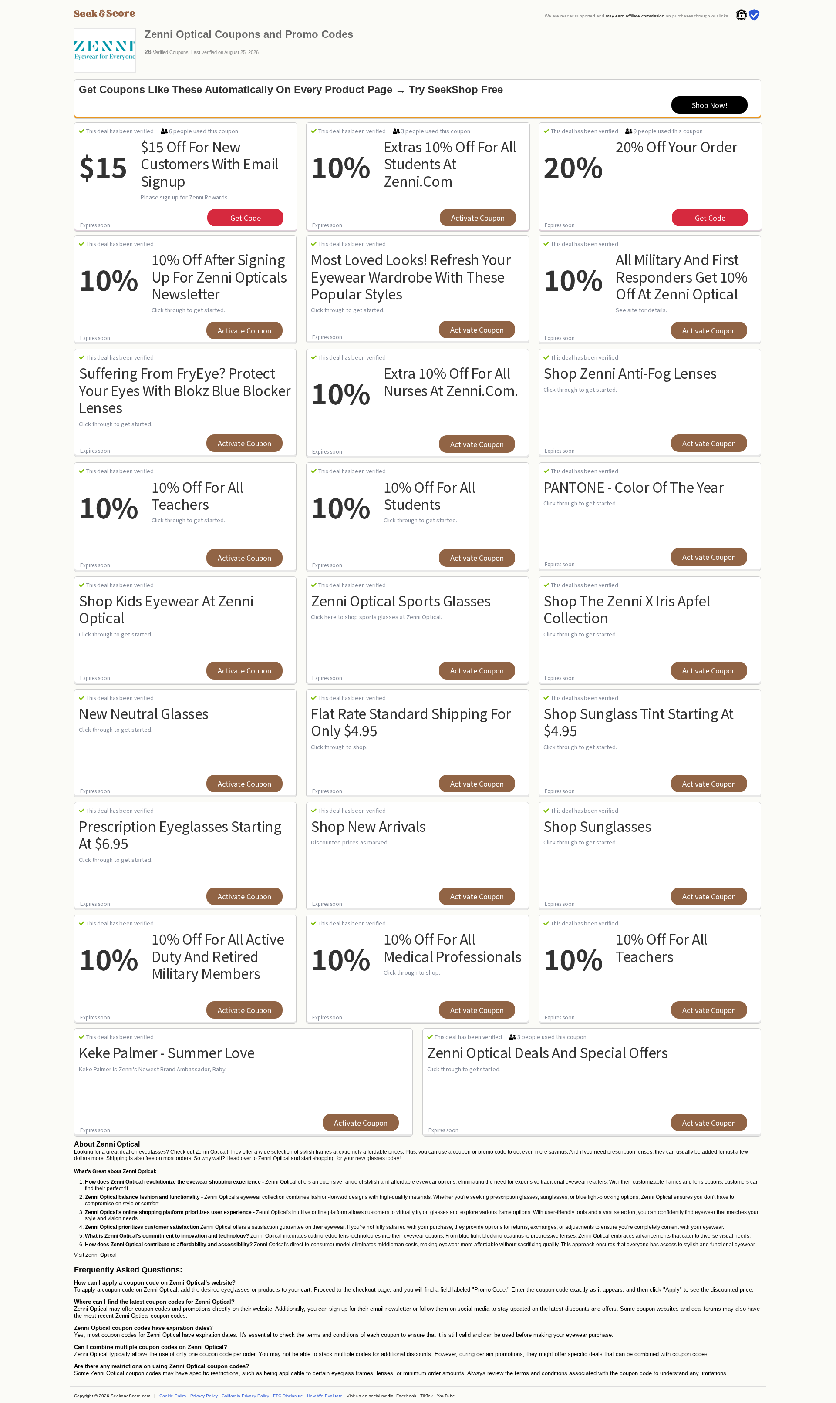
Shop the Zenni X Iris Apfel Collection (626, 608)
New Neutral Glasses (144, 713)
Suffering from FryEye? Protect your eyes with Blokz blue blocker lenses (185, 390)
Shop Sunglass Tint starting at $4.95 (638, 721)
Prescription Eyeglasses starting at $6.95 (180, 834)
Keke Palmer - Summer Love (167, 1052)
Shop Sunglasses (597, 826)
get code (245, 217)
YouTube (446, 1395)
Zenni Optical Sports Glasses (400, 600)
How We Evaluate (325, 1395)
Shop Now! (710, 105)
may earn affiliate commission (635, 15)
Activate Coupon (478, 217)
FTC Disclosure (288, 1395)
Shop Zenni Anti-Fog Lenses (630, 373)
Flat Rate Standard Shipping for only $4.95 (411, 721)
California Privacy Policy (245, 1395)
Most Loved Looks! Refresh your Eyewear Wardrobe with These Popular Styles (411, 276)
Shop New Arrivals (368, 826)
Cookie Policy (172, 1395)
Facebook (406, 1395)
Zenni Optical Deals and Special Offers (547, 1052)
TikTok (426, 1395)
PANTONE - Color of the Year (633, 487)
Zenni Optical (101, 1255)
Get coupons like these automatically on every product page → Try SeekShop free (291, 89)
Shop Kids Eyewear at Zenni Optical (166, 608)
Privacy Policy (204, 1395)
